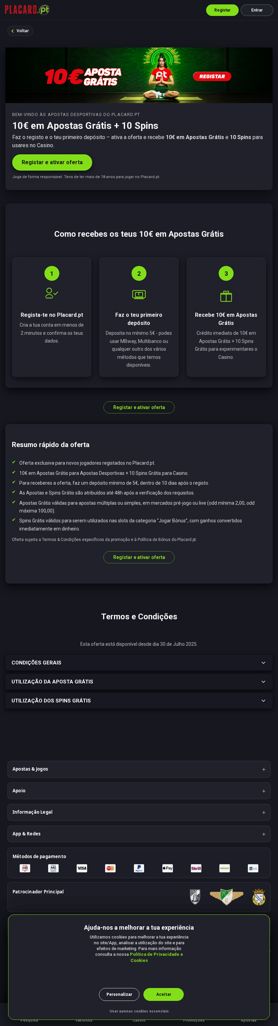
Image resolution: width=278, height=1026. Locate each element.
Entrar (257, 10)
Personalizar (119, 994)
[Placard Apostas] (27, 10)
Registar (222, 10)
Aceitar (163, 994)
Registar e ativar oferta (52, 162)
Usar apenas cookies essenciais (139, 1011)
